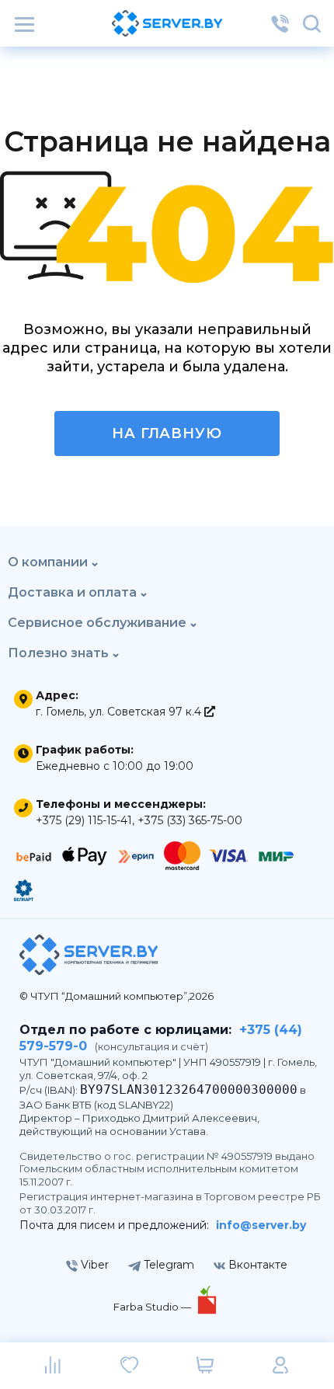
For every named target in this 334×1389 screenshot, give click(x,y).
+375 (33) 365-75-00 (189, 820)
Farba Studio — (153, 1306)
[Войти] (280, 1365)
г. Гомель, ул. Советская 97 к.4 (120, 712)
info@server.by (261, 1225)
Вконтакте (256, 1265)
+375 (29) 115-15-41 (84, 820)
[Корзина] (205, 1365)
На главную (167, 433)
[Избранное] (129, 1365)
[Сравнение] (54, 1365)
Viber (93, 1265)
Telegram (167, 1265)
